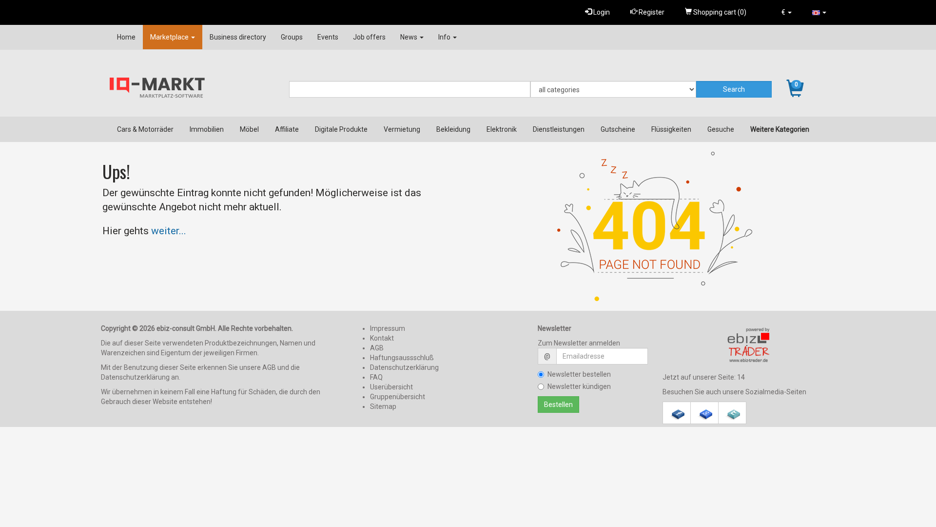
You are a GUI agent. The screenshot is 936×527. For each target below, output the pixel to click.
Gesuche (720, 129)
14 (741, 377)
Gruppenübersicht (397, 397)
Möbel (249, 129)
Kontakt (382, 338)
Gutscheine (618, 129)
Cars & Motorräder (145, 129)
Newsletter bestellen (579, 374)
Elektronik (502, 129)
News (409, 37)
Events (327, 37)
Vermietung (402, 129)
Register (650, 12)
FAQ (376, 377)
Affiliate (287, 129)
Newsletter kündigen (579, 386)
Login (601, 12)
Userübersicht (391, 387)
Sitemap (383, 406)
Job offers (369, 37)
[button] (786, 12)
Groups (292, 37)
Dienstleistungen (559, 129)
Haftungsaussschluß (402, 358)
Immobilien (207, 129)
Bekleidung (453, 129)
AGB (377, 348)
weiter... (168, 231)
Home (126, 37)
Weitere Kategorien (779, 129)
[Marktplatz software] (749, 345)
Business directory (238, 37)
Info (445, 37)
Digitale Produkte (341, 129)
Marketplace (170, 37)
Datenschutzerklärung (404, 367)
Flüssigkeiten (671, 129)
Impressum (387, 328)
